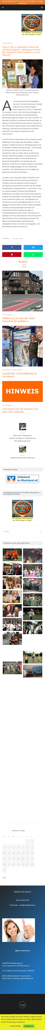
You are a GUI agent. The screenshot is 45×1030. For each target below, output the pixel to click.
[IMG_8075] (12, 638)
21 (23, 858)
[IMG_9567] (32, 627)
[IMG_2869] (32, 763)
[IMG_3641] (32, 613)
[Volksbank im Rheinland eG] (22, 482)
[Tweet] (33, 247)
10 (4, 853)
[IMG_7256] (12, 596)
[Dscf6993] (32, 732)
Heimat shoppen (18, 238)
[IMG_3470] (12, 624)
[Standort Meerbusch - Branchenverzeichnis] (32, 15)
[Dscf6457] (12, 807)
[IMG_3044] (12, 682)
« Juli (4, 878)
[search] (40, 531)
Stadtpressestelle (7, 43)
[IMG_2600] (32, 701)
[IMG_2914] (32, 717)
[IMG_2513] (32, 686)
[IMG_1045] (12, 610)
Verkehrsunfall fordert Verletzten (22, 456)
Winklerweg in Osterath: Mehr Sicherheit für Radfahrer (18, 320)
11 (9, 853)
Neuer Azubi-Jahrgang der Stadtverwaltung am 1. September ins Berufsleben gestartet (22, 437)
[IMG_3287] (12, 568)
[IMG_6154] (32, 779)
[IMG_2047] (32, 748)
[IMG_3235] (12, 713)
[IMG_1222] (12, 667)
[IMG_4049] (32, 599)
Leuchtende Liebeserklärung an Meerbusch (19, 375)
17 (4, 858)
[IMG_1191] (12, 582)
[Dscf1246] (32, 555)
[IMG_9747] (12, 744)
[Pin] (11, 254)
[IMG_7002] (12, 653)
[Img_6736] (12, 729)
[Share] (11, 247)
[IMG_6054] (32, 570)
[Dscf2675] (12, 698)
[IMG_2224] (32, 657)
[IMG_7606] (12, 791)
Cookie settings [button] (15, 1026)
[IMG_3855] (32, 794)
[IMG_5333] (12, 554)
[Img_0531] (12, 776)
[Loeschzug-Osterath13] (12, 760)
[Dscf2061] (32, 810)
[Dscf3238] (32, 642)
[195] (32, 671)
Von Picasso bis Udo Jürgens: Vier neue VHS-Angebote (20, 410)
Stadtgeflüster (6, 370)
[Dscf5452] (32, 585)
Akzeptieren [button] (29, 1026)
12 (14, 853)
